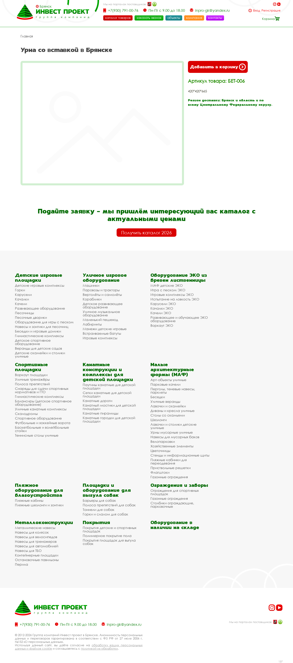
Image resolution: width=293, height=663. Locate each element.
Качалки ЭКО (161, 308)
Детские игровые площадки (38, 278)
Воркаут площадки (31, 374)
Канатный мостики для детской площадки (109, 407)
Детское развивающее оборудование (103, 305)
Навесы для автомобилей (36, 546)
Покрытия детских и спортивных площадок (109, 529)
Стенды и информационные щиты (179, 455)
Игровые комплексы (100, 338)
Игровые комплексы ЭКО (172, 294)
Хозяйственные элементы (171, 446)
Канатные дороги (97, 400)
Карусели (23, 294)
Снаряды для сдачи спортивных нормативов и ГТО (41, 390)
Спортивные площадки (31, 367)
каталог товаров (118, 18)
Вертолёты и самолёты (102, 294)
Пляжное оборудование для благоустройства (39, 490)
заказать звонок (149, 18)
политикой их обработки (99, 648)
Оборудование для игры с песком (44, 322)
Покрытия (96, 522)
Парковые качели (165, 384)
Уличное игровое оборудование (105, 278)
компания (194, 18)
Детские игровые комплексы (39, 285)
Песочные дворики (31, 317)
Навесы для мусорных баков (174, 437)
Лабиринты (92, 324)
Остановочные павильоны (37, 559)
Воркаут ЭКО (161, 325)
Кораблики (92, 299)
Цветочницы (160, 450)
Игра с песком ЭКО (167, 290)
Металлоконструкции (44, 522)
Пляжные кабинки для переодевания (168, 461)
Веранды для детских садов (38, 348)
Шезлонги (158, 419)
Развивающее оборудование (40, 308)
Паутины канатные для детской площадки (109, 386)
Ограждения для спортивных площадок (174, 492)
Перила (21, 564)
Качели (21, 303)
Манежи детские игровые (105, 329)
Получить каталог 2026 (146, 232)
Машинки (91, 285)
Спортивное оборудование (38, 418)
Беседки (157, 397)
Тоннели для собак (98, 509)
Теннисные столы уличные (36, 435)
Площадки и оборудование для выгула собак (107, 490)
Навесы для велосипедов (36, 537)
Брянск (46, 6)
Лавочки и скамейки (168, 406)
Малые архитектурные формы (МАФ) (172, 369)
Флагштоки (159, 472)
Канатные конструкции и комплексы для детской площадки (108, 372)
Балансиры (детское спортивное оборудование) (43, 402)
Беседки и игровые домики (38, 331)
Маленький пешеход (100, 319)
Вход (256, 10)
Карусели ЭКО (163, 303)
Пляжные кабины (29, 500)
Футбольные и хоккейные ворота (42, 422)
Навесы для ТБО (28, 550)
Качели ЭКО (160, 313)
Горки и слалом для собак (105, 514)
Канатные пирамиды (100, 413)
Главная (27, 36)
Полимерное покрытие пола (107, 535)
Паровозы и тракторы (101, 290)
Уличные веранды (165, 401)
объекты (173, 18)
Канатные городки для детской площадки (109, 419)
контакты (215, 18)
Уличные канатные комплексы (40, 409)
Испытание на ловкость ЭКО (174, 299)
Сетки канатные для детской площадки (107, 394)
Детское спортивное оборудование (33, 342)
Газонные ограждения (169, 477)
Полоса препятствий (32, 384)
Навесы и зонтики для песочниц (41, 326)
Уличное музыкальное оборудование (101, 313)
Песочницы (24, 313)
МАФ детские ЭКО (166, 285)
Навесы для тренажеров (36, 541)
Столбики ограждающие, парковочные (172, 504)
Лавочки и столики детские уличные (173, 426)
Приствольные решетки (170, 467)
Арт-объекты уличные (168, 379)
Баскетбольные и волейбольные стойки (42, 429)
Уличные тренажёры (32, 379)
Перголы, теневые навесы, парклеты (172, 390)
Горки (20, 290)
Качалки (22, 299)
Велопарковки (162, 441)
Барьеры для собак (99, 500)
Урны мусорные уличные (171, 432)
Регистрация (271, 10)
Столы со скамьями (167, 415)
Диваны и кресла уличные (172, 410)
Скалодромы (26, 413)
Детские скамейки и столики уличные (40, 354)
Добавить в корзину (214, 67)
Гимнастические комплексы (39, 335)
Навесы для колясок (32, 532)
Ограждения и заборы (179, 485)
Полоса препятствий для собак (109, 505)
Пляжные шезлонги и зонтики (39, 505)
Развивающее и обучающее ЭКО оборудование (179, 319)
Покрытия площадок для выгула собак (109, 542)
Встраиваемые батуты (102, 333)
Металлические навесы (35, 527)
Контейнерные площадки (36, 555)
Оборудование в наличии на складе (174, 525)
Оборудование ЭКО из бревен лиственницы (178, 278)
